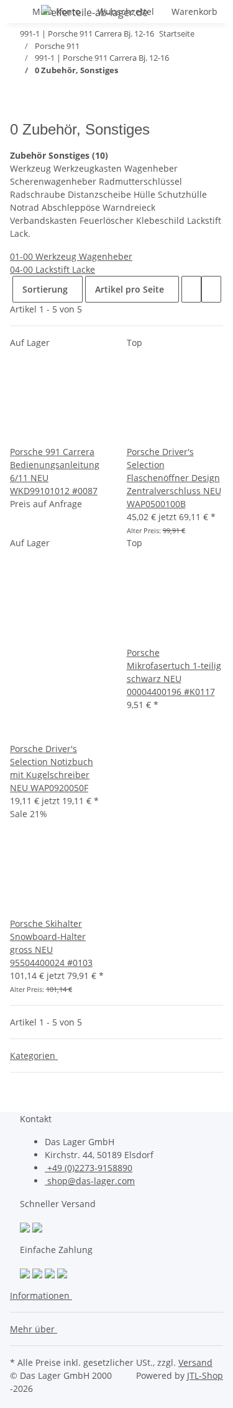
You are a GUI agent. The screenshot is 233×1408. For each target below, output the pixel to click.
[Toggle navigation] (25, 14)
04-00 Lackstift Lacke (52, 269)
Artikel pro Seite (129, 289)
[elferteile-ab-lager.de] (94, 12)
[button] (191, 289)
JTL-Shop (205, 1375)
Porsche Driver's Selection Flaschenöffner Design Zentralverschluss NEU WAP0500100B (174, 478)
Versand (195, 1362)
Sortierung (45, 289)
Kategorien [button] (34, 1055)
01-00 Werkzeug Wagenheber (71, 256)
